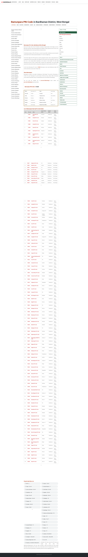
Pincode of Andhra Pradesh (15, 32)
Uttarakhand (63, 102)
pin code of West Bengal (45, 80)
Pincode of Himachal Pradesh (16, 55)
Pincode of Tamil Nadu (15, 88)
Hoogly (60, 44)
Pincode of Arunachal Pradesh (16, 34)
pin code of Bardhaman (28, 82)
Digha (60, 42)
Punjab (61, 93)
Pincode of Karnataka (14, 61)
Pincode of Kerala (14, 63)
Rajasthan (62, 95)
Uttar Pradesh (63, 104)
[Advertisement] (44, 12)
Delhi (61, 57)
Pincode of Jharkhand (15, 59)
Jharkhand (62, 79)
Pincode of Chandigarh (15, 40)
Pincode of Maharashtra (15, 69)
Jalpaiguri (60, 46)
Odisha (61, 91)
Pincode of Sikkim (14, 86)
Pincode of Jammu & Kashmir (16, 57)
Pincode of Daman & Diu (15, 46)
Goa (61, 68)
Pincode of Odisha (14, 78)
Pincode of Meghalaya (15, 73)
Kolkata (60, 36)
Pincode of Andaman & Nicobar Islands (16, 30)
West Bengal (63, 32)
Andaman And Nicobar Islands (66, 59)
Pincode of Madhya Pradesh (16, 67)
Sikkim (61, 97)
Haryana (62, 73)
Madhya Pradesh (63, 86)
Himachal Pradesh (64, 75)
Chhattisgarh (63, 66)
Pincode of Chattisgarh (15, 42)
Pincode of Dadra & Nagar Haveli (16, 44)
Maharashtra (63, 88)
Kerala (61, 84)
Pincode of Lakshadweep (15, 65)
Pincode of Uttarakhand (15, 96)
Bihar (61, 64)
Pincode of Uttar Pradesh (15, 94)
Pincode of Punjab (14, 82)
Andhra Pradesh (63, 61)
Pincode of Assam (14, 36)
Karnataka (62, 82)
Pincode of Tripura (14, 92)
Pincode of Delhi (14, 48)
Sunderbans (61, 40)
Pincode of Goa (13, 50)
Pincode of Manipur (14, 71)
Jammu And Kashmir (64, 77)
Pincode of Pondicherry (15, 80)
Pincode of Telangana (15, 90)
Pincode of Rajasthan (14, 84)
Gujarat (62, 70)
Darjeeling (60, 38)
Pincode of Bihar (14, 38)
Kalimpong (61, 48)
